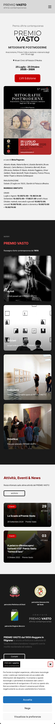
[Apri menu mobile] (49, 7)
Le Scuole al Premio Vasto (21, 516)
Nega (27, 708)
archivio (14, 493)
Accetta (27, 699)
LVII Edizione (27, 78)
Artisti (10, 291)
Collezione (13, 390)
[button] (50, 664)
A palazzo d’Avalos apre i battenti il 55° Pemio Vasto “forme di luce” (21, 548)
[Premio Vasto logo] (15, 7)
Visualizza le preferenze (27, 716)
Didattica (12, 439)
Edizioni (11, 340)
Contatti (14, 656)
